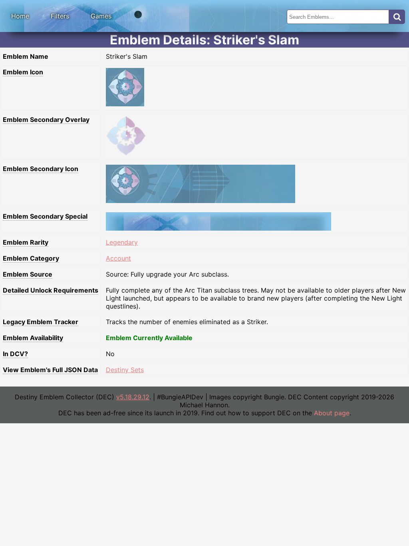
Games (101, 16)
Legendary (122, 242)
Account (118, 258)
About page (331, 413)
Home (20, 16)
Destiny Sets (125, 370)
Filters (60, 16)
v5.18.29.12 (132, 397)
